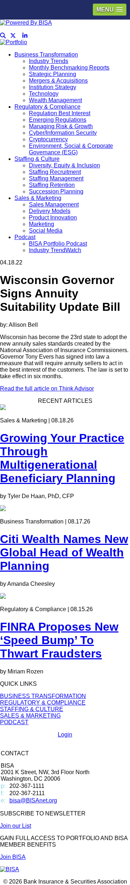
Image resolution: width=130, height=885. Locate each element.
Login (65, 734)
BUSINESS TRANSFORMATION (43, 696)
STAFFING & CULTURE (31, 709)
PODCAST (14, 722)
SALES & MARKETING (30, 716)
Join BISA (13, 857)
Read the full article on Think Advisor (47, 388)
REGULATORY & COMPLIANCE (43, 703)
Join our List (15, 826)
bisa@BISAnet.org (33, 800)
